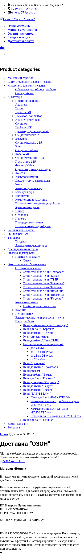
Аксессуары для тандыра (31, 245)
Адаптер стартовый (28, 119)
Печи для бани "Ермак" (38, 374)
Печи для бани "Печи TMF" (41, 340)
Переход (20, 218)
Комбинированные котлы (39, 306)
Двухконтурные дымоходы (32, 180)
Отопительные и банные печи (27, 264)
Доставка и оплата (21, 41)
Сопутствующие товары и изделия (30, 81)
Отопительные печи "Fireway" (43, 298)
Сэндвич (21, 123)
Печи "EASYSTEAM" (37, 393)
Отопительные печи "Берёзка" (42, 287)
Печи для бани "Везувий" (39, 332)
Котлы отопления (26, 302)
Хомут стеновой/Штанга (31, 199)
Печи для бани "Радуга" (38, 386)
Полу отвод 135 (25, 161)
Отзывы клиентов (21, 33)
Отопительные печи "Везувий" (43, 290)
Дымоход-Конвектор (28, 116)
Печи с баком (31, 370)
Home (4, 434)
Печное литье (24, 313)
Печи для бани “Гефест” (38, 389)
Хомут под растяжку (28, 188)
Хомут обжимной (26, 176)
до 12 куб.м (38, 348)
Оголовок (21, 214)
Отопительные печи (28, 268)
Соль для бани (24, 93)
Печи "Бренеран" (34, 363)
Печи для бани (24, 321)
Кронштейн (23, 195)
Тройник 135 (23, 127)
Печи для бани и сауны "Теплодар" (45, 325)
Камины (20, 310)
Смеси (27, 260)
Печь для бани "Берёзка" (38, 329)
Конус (19, 184)
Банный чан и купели (21, 230)
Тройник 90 (23, 112)
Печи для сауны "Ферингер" (41, 382)
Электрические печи (36, 336)
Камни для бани (18, 423)
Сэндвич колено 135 (28, 142)
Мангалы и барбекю (21, 77)
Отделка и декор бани (21, 252)
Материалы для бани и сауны (26, 85)
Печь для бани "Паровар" (39, 378)
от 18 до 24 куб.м (42, 355)
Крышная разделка (27, 207)
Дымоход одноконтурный (32, 131)
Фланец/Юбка (24, 165)
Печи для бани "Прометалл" (41, 367)
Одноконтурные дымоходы (33, 169)
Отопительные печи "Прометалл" (45, 294)
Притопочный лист (27, 100)
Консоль (20, 173)
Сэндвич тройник (26, 150)
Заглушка (21, 138)
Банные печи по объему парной (43, 344)
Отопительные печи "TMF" (41, 279)
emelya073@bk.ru (23, 12)
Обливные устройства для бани (35, 89)
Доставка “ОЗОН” (12, 461)
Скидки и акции (19, 37)
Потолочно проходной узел (33, 226)
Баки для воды (24, 192)
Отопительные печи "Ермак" (41, 275)
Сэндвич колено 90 (27, 135)
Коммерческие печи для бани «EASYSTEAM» (49, 410)
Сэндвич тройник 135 (29, 157)
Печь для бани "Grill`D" (38, 419)
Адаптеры (21, 104)
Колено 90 (22, 154)
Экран (19, 108)
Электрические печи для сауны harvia (39, 317)
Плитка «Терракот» (27, 256)
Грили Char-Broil (19, 233)
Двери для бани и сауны (23, 249)
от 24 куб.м (38, 359)
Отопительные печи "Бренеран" (43, 283)
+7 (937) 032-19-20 (24, 8)
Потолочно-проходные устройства (37, 203)
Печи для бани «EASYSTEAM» (50, 397)
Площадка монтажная (29, 222)
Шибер (19, 211)
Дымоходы (15, 97)
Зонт (18, 146)
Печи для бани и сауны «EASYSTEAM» (56, 416)
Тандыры (14, 237)
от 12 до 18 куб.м (42, 351)
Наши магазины (19, 26)
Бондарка (14, 427)
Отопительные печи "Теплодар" (43, 271)
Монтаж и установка (22, 30)
